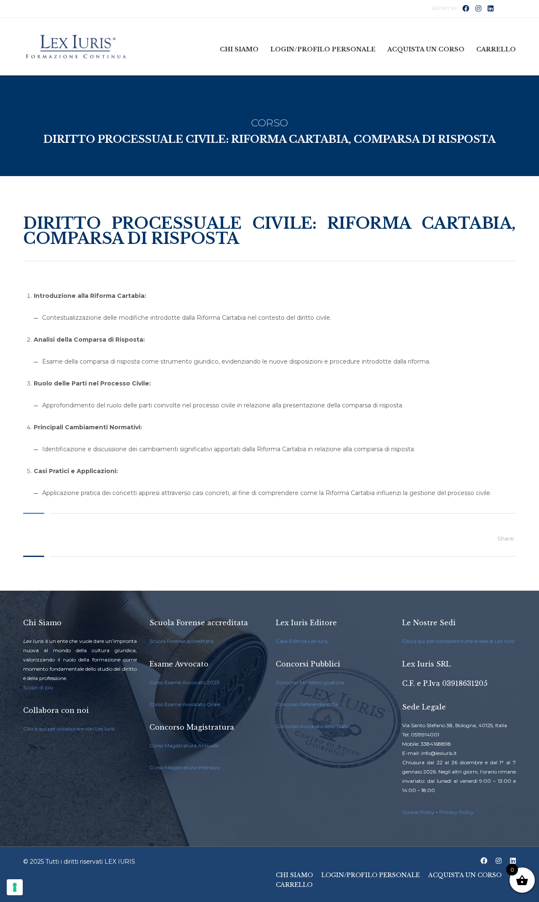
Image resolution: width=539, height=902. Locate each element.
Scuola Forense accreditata (181, 641)
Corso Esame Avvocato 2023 (184, 682)
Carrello (496, 49)
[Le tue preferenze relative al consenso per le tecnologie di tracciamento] (15, 887)
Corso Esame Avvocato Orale (184, 704)
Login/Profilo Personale (323, 49)
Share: (506, 538)
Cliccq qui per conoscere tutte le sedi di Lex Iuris (458, 641)
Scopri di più (38, 687)
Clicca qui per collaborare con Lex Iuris (69, 728)
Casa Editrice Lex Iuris (302, 641)
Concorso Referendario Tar (308, 704)
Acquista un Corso (425, 49)
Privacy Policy (456, 812)
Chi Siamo (239, 49)
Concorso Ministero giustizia (310, 682)
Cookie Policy (418, 812)
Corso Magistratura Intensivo (184, 767)
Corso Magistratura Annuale (184, 745)
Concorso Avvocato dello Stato (313, 726)
